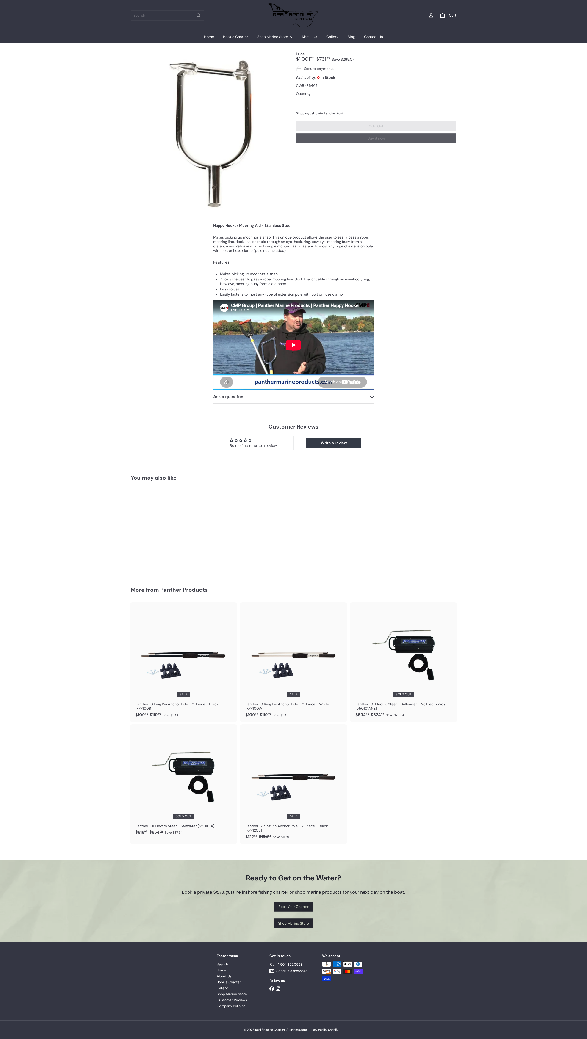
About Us (309, 36)
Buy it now (376, 138)
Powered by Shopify (324, 1030)
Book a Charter (235, 36)
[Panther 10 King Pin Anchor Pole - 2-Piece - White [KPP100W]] (293, 662)
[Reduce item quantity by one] (301, 103)
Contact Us (373, 36)
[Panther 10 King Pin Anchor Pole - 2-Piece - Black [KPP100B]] (183, 662)
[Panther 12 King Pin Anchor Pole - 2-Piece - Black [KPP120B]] (293, 784)
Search (222, 964)
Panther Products (184, 589)
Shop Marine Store (273, 36)
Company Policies (231, 1006)
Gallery (332, 36)
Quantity (303, 93)
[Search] (198, 15)
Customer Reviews (232, 1000)
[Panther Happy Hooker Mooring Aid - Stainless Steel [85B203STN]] (156, 530)
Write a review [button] (334, 442)
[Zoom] (211, 134)
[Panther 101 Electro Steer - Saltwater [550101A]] (183, 782)
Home (209, 36)
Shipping (302, 113)
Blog (351, 36)
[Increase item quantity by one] (318, 103)
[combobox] (167, 15)
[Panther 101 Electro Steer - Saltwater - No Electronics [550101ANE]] (403, 662)
